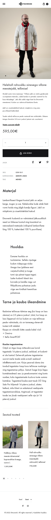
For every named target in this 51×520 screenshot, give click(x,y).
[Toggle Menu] (4, 4)
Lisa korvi (27, 153)
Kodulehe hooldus (40, 513)
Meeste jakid (21, 176)
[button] (4, 478)
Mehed (18, 179)
